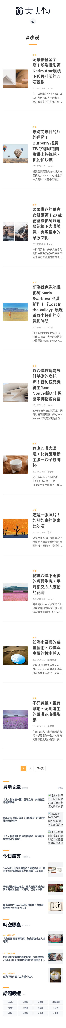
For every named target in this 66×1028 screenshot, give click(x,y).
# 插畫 (40, 1008)
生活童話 (52, 660)
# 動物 (25, 1002)
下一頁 (40, 768)
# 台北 (10, 1002)
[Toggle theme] (33, 21)
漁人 (49, 532)
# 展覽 (55, 1013)
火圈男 (50, 726)
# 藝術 (25, 1013)
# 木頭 (25, 1008)
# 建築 (40, 1002)
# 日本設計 (56, 1002)
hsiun (50, 88)
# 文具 (40, 1013)
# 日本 (55, 1008)
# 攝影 (10, 1008)
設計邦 (50, 471)
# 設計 (10, 1013)
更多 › (60, 788)
